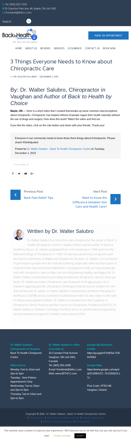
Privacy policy (36, 417)
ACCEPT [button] (80, 436)
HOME (18, 48)
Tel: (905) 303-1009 (15, 4)
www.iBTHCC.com (66, 373)
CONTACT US (92, 48)
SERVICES (59, 48)
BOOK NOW (109, 48)
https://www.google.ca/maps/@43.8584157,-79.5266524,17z (103, 373)
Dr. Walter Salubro (25, 76)
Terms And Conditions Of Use (63, 417)
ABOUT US (31, 48)
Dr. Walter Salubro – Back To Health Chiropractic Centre (58, 149)
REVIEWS (45, 48)
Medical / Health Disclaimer (58, 421)
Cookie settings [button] (62, 435)
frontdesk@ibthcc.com (18, 12)
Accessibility (83, 421)
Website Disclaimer (93, 417)
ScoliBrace (75, 48)
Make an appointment (108, 35)
